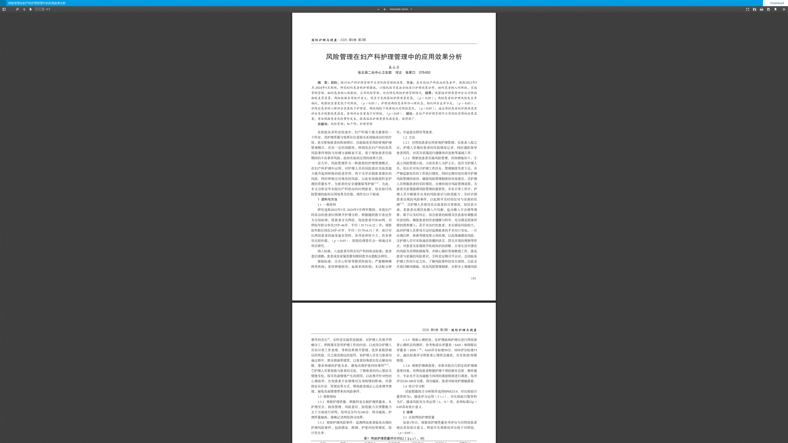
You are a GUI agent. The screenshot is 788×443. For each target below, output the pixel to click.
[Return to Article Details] (3, 3)
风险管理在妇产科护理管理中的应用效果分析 (37, 3)
